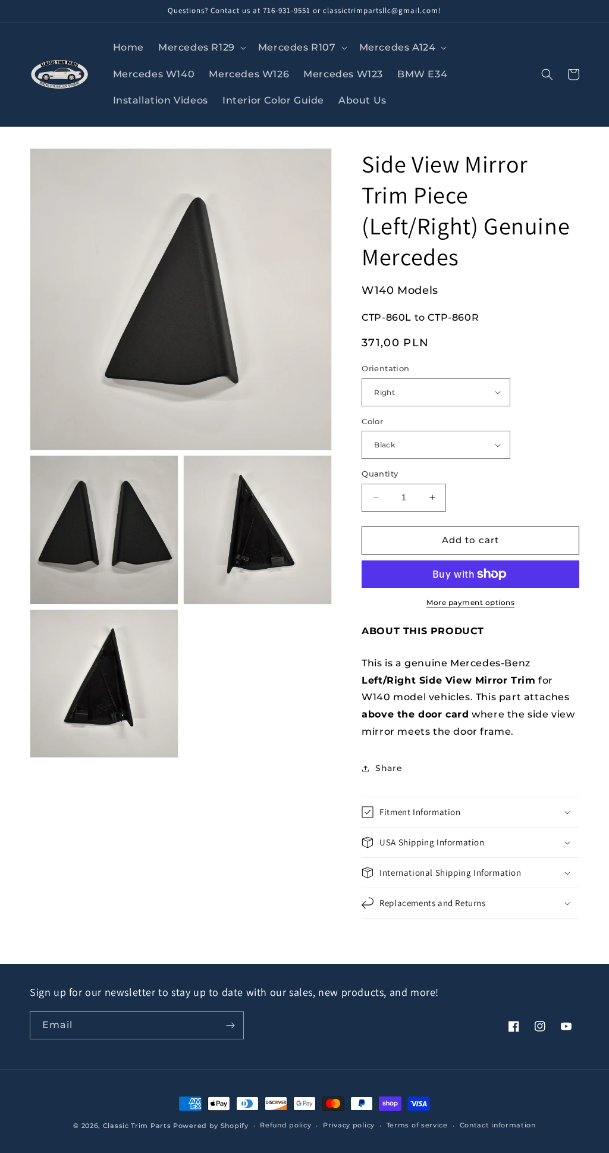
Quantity (380, 473)
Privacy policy (349, 1125)
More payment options (470, 602)
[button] (201, 48)
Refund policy (285, 1125)
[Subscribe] (230, 1025)
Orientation (385, 368)
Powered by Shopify (211, 1125)
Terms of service (417, 1125)
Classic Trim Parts (137, 1125)
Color (372, 421)
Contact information (498, 1125)
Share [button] (388, 768)
